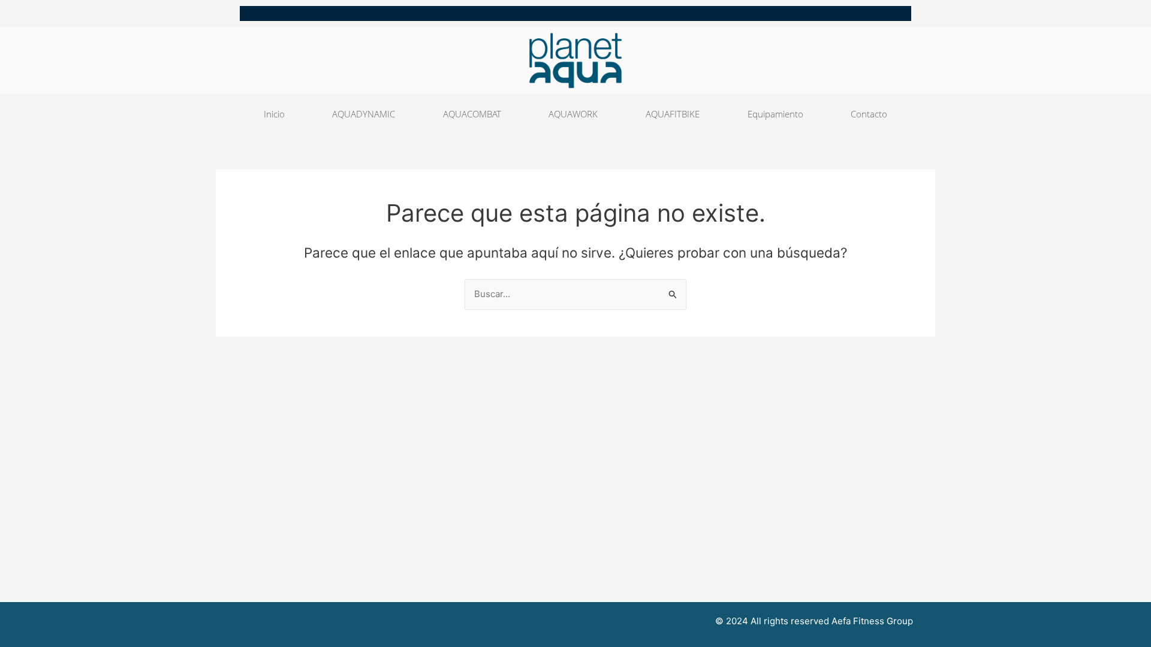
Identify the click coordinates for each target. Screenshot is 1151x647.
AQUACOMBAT (472, 114)
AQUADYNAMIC (363, 114)
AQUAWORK (573, 114)
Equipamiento (775, 114)
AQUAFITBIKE (673, 114)
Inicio (274, 114)
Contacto (869, 114)
